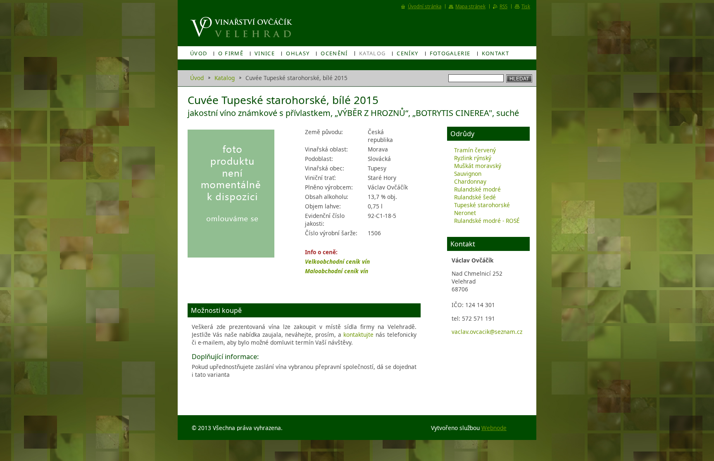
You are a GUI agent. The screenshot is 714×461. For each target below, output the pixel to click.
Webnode (494, 428)
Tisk (525, 6)
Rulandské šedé (475, 197)
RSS (503, 6)
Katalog (372, 53)
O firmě (230, 53)
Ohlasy (297, 53)
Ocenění (334, 53)
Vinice (265, 53)
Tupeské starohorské (482, 205)
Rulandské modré (477, 189)
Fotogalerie (450, 53)
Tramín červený (475, 150)
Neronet (465, 213)
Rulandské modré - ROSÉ (487, 221)
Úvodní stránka (424, 6)
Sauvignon (467, 173)
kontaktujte (358, 334)
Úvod (198, 53)
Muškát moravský (477, 166)
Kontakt (495, 53)
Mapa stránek (470, 6)
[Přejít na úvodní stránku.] (242, 27)
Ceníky (407, 53)
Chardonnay (470, 181)
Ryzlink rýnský (472, 158)
